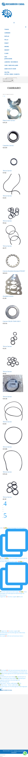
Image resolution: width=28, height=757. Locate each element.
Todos (4, 96)
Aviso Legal (6, 713)
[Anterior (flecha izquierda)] (0, 756)
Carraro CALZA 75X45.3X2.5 (12, 321)
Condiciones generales (9, 717)
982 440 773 (13, 742)
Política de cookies (8, 719)
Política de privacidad (8, 715)
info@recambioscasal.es (9, 743)
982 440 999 (6, 742)
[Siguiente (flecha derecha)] (1, 756)
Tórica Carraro (7, 170)
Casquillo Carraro (8, 145)
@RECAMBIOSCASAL (6, 690)
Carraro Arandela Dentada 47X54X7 (14, 271)
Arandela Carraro (8, 296)
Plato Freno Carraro (9, 120)
